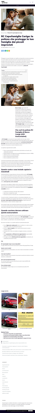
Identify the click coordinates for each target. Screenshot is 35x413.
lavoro (3, 380)
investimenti (4, 378)
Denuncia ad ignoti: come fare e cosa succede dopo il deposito (14, 355)
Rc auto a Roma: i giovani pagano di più (9, 79)
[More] (9, 51)
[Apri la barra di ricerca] (30, 2)
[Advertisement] (17, 54)
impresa (4, 376)
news (3, 383)
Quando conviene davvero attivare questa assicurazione (12, 74)
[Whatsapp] (7, 51)
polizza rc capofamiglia (10, 342)
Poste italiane (5, 385)
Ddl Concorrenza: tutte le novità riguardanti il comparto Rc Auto (17, 338)
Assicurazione (5, 341)
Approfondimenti (5, 364)
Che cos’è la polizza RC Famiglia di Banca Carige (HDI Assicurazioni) (14, 71)
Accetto (30, 410)
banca (3, 368)
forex (3, 374)
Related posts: (6, 82)
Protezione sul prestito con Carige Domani (13, 333)
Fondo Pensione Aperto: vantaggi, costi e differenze (12, 353)
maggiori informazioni (24, 410)
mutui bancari (5, 382)
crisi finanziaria (5, 370)
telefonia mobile (5, 393)
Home (5, 32)
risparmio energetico (6, 391)
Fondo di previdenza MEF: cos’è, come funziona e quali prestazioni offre (16, 349)
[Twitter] (4, 51)
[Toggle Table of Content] (26, 70)
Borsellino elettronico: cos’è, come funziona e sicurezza (13, 351)
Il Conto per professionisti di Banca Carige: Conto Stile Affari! (17, 335)
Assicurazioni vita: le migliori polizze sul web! (10, 76)
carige (4, 342)
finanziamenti (5, 372)
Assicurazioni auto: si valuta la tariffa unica (10, 80)
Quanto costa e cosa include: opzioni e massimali (11, 73)
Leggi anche (6, 75)
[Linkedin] (5, 51)
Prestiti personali (5, 389)
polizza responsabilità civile (21, 342)
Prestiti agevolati (5, 387)
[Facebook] (2, 51)
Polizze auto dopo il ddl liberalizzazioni (9, 78)
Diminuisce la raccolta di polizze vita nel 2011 (13, 336)
